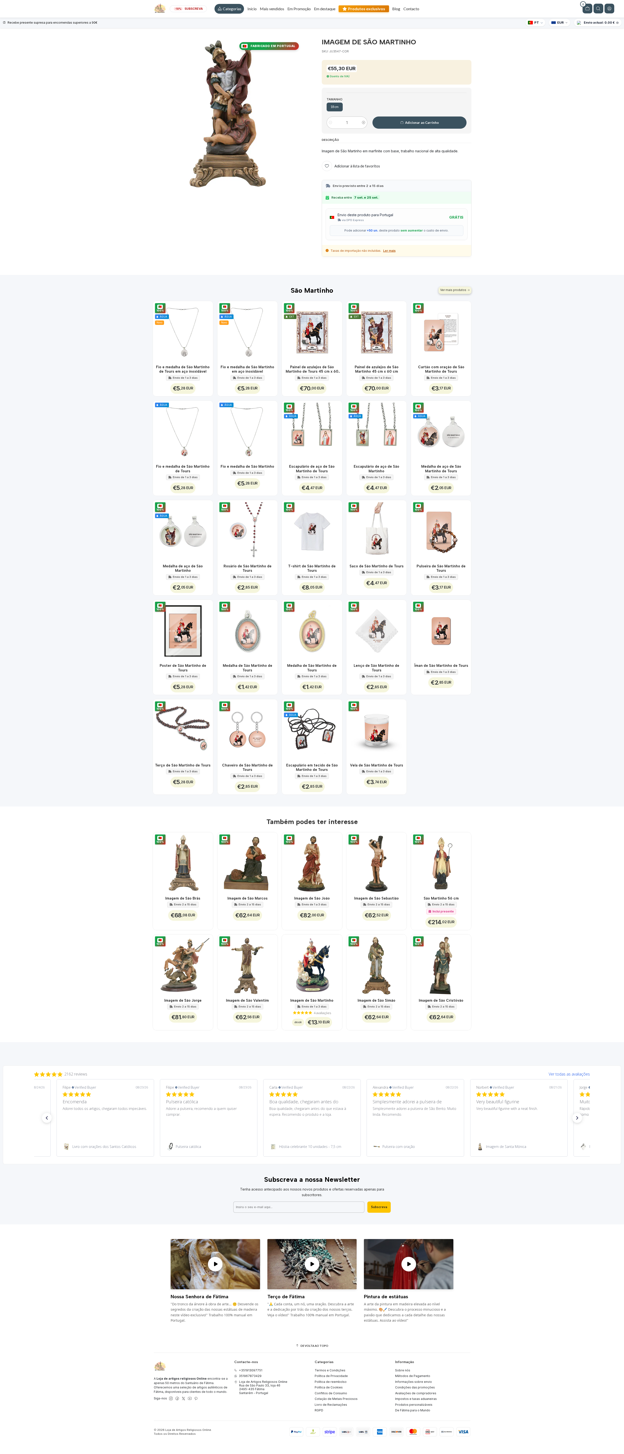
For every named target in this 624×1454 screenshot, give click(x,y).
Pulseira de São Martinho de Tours (441, 568)
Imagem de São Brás (182, 898)
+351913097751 (250, 1370)
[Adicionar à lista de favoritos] (206, 331)
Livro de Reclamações (331, 1404)
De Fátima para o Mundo (412, 1410)
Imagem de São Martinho (311, 1000)
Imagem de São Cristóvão (441, 1000)
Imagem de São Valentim (247, 1000)
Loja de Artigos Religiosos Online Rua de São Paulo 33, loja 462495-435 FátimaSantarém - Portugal (263, 1387)
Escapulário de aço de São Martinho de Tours (312, 468)
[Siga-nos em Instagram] (171, 1398)
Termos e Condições (330, 1370)
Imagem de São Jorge (183, 1000)
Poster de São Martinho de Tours (183, 667)
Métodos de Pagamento (412, 1376)
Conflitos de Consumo (331, 1393)
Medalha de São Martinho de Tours (247, 667)
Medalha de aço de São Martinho (183, 568)
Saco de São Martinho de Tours (377, 566)
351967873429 (250, 1376)
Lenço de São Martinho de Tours (376, 667)
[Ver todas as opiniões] (312, 1073)
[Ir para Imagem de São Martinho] (312, 964)
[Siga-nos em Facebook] (177, 1398)
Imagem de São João (312, 898)
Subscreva (379, 1207)
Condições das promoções (415, 1387)
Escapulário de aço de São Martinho (376, 468)
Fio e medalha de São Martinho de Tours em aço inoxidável (183, 369)
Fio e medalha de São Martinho (247, 466)
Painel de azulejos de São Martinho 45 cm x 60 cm (377, 369)
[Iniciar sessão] (609, 8)
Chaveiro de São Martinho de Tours (247, 767)
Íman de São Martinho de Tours (441, 665)
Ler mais (389, 250)
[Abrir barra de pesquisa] (598, 8)
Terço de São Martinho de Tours (183, 765)
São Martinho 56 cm (441, 898)
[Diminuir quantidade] (330, 122)
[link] (105, 1147)
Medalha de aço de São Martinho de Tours (441, 468)
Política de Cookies (329, 1387)
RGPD (319, 1410)
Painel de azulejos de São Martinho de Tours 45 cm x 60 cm (312, 369)
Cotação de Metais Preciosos (336, 1399)
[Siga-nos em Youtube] (190, 1398)
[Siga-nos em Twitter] (183, 1398)
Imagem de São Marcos (247, 898)
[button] (229, 9)
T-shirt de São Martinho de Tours (312, 568)
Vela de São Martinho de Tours (376, 765)
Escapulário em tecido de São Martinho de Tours (312, 767)
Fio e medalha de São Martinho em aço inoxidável (247, 369)
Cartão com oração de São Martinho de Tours (441, 369)
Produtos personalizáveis (413, 1404)
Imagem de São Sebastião (376, 898)
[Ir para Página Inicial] (160, 9)
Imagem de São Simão (376, 1000)
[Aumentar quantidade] (363, 122)
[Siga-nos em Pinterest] (196, 1398)
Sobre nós (402, 1370)
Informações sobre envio (413, 1382)
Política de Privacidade (331, 1376)
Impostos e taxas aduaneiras (416, 1399)
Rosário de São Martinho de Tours (248, 568)
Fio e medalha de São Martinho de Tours (183, 468)
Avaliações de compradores (415, 1393)
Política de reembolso (331, 1382)
